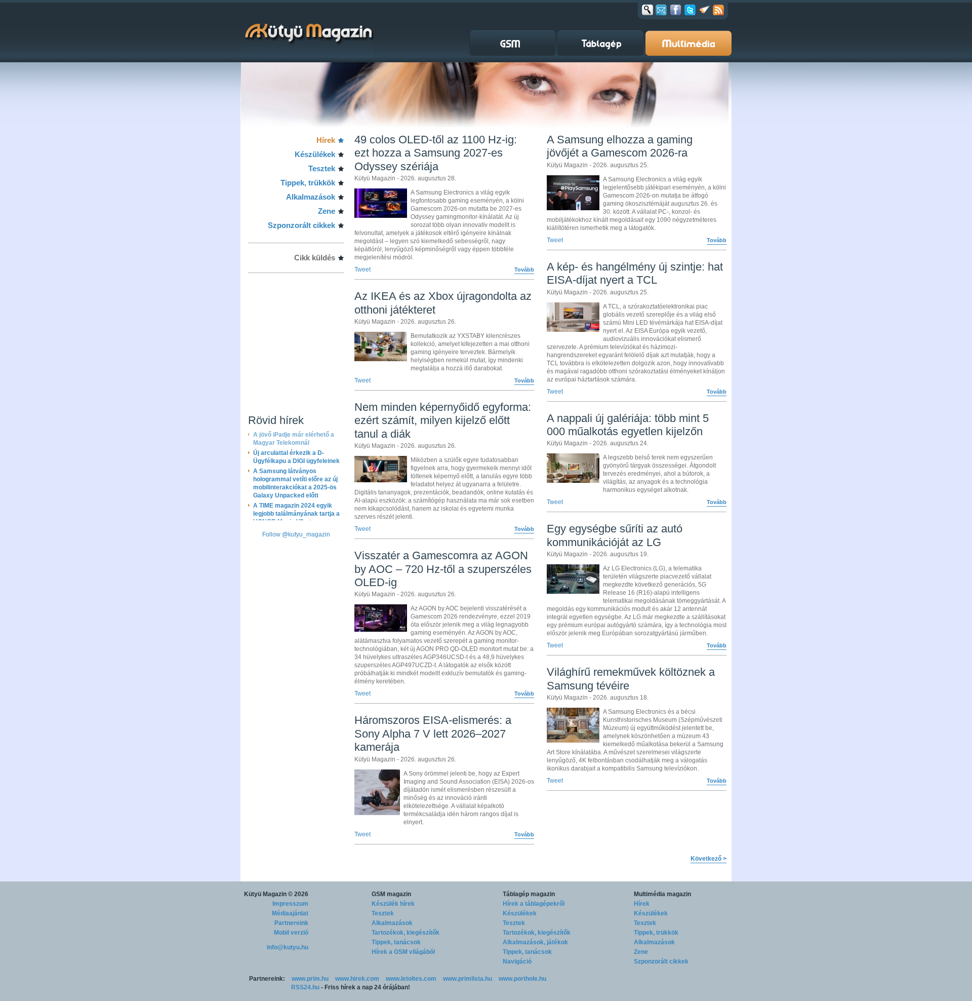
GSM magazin (391, 894)
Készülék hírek (393, 903)
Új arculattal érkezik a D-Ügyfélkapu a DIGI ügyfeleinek (296, 452)
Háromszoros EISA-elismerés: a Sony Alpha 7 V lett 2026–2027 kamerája (432, 733)
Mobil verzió (291, 932)
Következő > (708, 858)
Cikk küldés (314, 257)
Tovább (524, 269)
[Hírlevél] (661, 9)
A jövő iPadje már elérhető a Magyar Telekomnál (293, 438)
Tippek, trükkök (307, 182)
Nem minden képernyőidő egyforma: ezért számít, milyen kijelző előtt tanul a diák (442, 420)
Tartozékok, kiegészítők (405, 932)
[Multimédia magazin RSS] (718, 9)
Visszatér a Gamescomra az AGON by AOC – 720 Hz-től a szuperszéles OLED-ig (443, 569)
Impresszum (290, 903)
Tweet (362, 269)
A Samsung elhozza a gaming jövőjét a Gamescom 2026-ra (620, 146)
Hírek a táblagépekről (533, 903)
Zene (326, 211)
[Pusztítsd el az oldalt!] (704, 9)
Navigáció (517, 961)
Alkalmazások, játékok (535, 942)
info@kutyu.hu (287, 947)
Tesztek (321, 168)
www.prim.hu (310, 978)
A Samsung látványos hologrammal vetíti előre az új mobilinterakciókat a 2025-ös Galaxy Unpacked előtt (295, 479)
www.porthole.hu (522, 978)
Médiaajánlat (290, 913)
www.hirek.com (357, 978)
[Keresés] (647, 9)
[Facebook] (675, 9)
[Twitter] (690, 9)
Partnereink (291, 923)
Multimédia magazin (662, 894)
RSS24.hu (305, 987)
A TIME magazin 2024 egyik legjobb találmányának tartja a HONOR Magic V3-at (296, 509)
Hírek (325, 140)
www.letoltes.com (411, 978)
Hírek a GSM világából (403, 951)
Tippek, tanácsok (396, 942)
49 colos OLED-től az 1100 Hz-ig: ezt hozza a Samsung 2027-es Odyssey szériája (435, 153)
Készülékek (315, 154)
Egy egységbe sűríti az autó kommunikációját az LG (614, 535)
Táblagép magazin (529, 894)
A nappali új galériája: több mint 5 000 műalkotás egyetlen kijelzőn (628, 425)
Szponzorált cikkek (301, 225)
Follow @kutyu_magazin (296, 534)
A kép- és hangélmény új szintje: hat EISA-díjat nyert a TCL (635, 273)
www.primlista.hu (467, 978)
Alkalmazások (310, 196)
